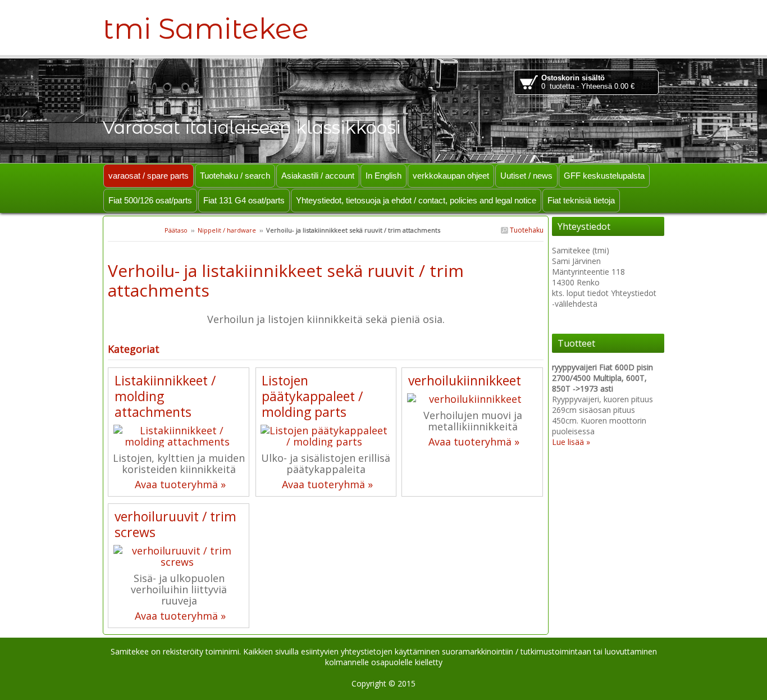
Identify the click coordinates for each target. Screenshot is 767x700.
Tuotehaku (526, 230)
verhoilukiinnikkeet (464, 380)
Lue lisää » (571, 442)
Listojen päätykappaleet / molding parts (312, 396)
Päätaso (176, 230)
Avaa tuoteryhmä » (180, 484)
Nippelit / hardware (227, 230)
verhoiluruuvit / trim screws (175, 524)
